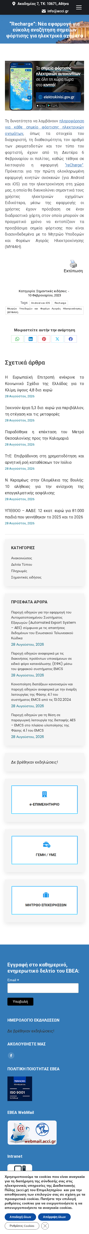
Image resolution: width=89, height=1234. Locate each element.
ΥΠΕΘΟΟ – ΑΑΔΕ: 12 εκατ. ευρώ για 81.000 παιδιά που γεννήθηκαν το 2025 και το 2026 (44, 513)
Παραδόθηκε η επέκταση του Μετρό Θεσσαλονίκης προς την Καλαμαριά (44, 435)
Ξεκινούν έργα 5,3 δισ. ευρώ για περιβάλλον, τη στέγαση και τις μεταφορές (44, 411)
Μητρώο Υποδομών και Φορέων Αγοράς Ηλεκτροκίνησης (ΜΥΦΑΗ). (44, 310)
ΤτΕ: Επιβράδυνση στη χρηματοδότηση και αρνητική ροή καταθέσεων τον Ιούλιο (44, 459)
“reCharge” (74, 165)
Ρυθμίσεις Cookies (22, 1226)
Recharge (60, 303)
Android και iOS (40, 303)
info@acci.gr (58, 11)
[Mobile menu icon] (79, 7)
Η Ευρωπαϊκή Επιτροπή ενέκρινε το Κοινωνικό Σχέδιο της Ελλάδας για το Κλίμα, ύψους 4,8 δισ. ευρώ (44, 383)
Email (13, 980)
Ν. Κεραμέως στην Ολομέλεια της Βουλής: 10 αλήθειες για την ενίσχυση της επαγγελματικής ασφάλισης (44, 486)
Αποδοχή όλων (20, 1217)
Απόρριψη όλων (54, 1217)
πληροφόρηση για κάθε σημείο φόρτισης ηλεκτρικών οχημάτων (44, 127)
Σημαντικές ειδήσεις (51, 291)
